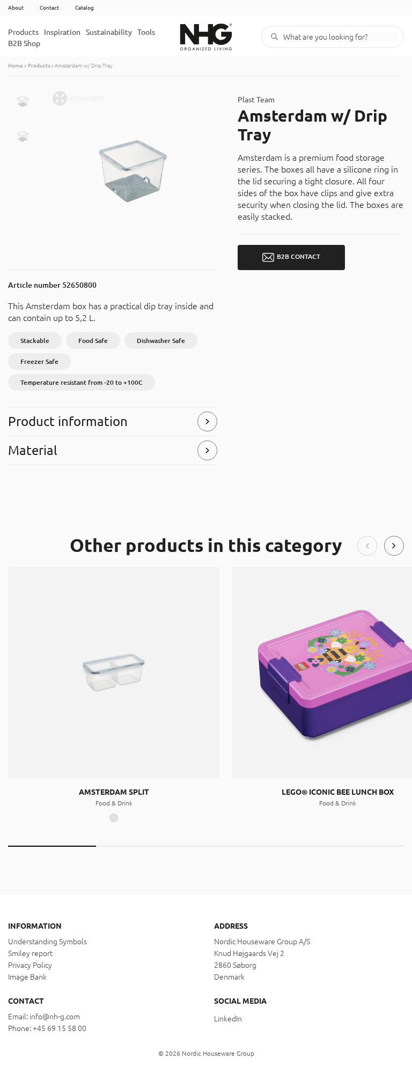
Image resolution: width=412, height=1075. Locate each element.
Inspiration (62, 32)
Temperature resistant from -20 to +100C (81, 382)
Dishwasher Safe (161, 340)
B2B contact (298, 256)
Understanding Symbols (47, 941)
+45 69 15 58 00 (59, 1028)
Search (274, 36)
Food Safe (93, 340)
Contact (49, 8)
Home (15, 66)
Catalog (84, 8)
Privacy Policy (30, 965)
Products (23, 32)
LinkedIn (228, 1018)
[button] (367, 546)
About (16, 8)
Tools (146, 32)
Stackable (34, 340)
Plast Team (256, 99)
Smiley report (30, 953)
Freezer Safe (39, 361)
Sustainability (109, 32)
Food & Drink (114, 803)
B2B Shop (24, 43)
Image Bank (27, 977)
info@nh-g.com (55, 1016)
